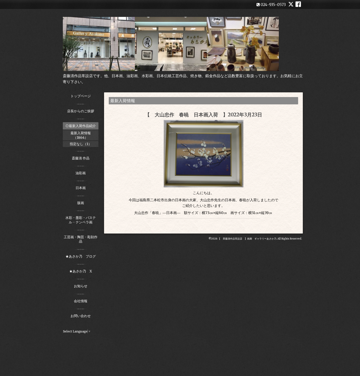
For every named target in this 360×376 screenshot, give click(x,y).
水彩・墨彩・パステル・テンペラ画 (80, 220)
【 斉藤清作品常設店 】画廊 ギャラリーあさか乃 (247, 238)
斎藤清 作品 (80, 158)
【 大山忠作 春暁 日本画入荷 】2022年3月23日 (203, 115)
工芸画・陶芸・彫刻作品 (81, 239)
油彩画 (81, 173)
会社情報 (80, 301)
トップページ (80, 96)
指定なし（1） (81, 144)
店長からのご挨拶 (80, 111)
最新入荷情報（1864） (80, 135)
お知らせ (80, 286)
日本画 (81, 188)
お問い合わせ (80, 316)
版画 (80, 203)
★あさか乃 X (80, 271)
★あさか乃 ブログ (81, 256)
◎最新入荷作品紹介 (80, 126)
